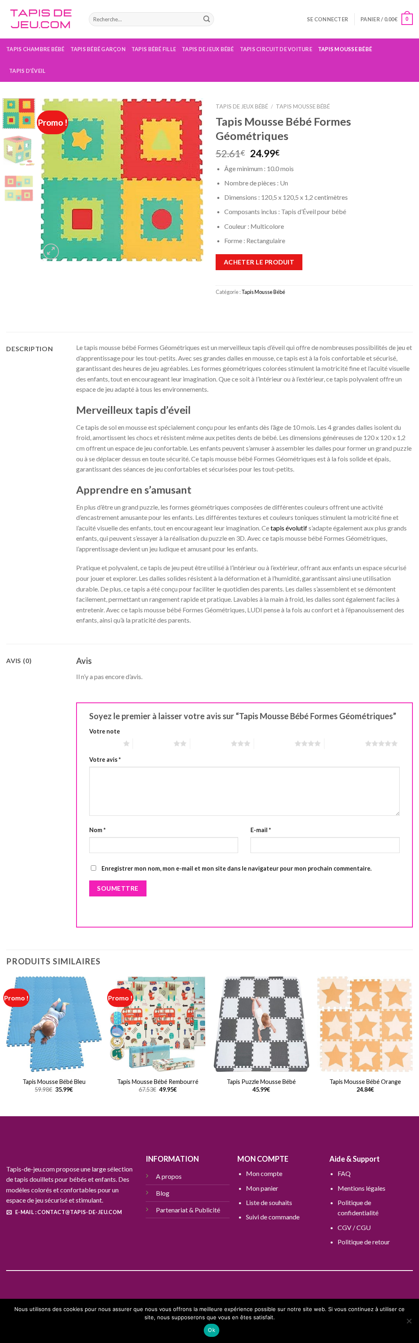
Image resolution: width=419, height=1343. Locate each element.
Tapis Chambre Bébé (35, 49)
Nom (97, 829)
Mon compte (264, 1173)
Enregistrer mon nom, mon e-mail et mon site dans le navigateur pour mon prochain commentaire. (236, 868)
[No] (409, 1323)
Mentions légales (361, 1188)
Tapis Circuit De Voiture (276, 49)
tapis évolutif (288, 528)
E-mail (260, 829)
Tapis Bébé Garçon (98, 49)
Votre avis (105, 759)
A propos (169, 1176)
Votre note (104, 731)
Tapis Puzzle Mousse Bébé (261, 1081)
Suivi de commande (273, 1217)
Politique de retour (364, 1242)
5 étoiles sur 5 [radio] (344, 743)
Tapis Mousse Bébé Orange (365, 1081)
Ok (211, 1330)
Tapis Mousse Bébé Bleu (54, 1081)
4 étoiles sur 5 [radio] (274, 743)
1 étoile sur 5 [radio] (104, 743)
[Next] (189, 179)
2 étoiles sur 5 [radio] (153, 743)
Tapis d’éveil (27, 71)
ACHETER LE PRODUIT (259, 262)
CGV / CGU (354, 1227)
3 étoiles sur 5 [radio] (210, 743)
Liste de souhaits (269, 1202)
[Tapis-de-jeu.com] (41, 19)
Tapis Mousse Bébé (345, 49)
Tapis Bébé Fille (153, 49)
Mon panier (262, 1188)
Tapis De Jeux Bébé (208, 49)
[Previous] (54, 179)
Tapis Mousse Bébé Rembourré (157, 1081)
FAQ (344, 1173)
